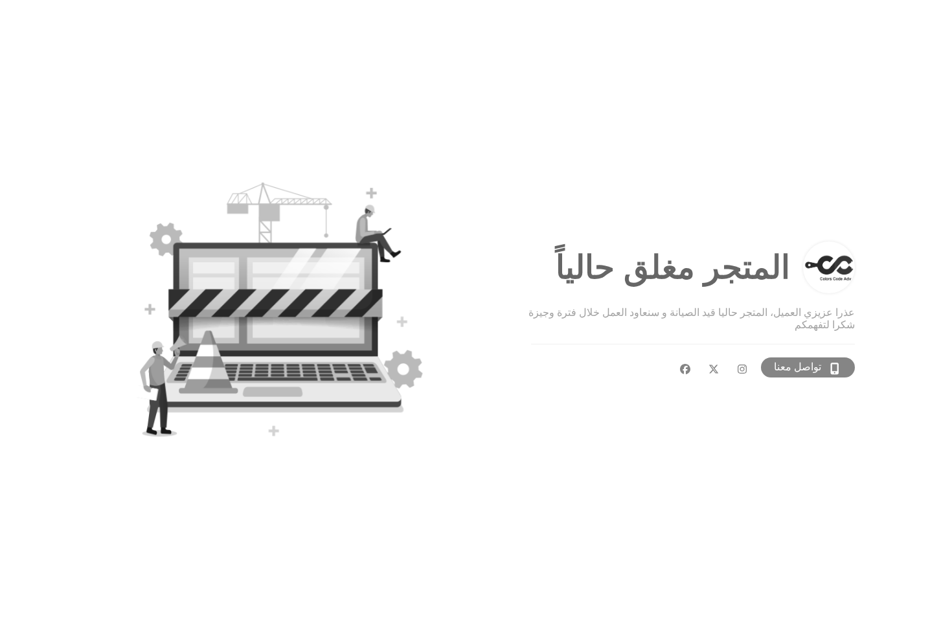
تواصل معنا (797, 366)
